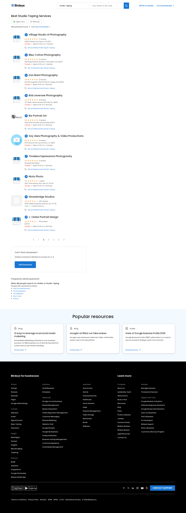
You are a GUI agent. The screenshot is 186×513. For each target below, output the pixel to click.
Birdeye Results (124, 430)
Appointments (17, 420)
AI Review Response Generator (153, 405)
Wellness (86, 426)
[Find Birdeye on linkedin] (133, 488)
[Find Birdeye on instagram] (137, 488)
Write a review (146, 5)
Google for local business (52, 401)
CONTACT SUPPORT (162, 488)
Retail (85, 422)
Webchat (14, 413)
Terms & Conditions (19, 500)
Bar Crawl (17, 296)
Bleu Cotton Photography (45, 54)
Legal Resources (124, 434)
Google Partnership (18, 473)
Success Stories (124, 422)
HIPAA (56, 500)
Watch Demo (123, 396)
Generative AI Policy (73, 500)
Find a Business (147, 416)
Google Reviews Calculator (151, 401)
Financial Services (90, 396)
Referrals (14, 396)
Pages (13, 399)
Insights (14, 445)
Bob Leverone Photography (46, 95)
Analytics (14, 466)
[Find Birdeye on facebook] (124, 488)
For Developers (147, 420)
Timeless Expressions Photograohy (50, 156)
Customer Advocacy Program (152, 432)
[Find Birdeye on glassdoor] (147, 488)
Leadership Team (124, 392)
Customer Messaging (50, 416)
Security (43, 500)
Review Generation (49, 409)
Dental (85, 392)
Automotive (87, 388)
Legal (85, 407)
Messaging (15, 437)
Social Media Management (52, 447)
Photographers (19, 291)
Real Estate (87, 418)
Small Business (48, 388)
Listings (14, 388)
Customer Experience (50, 443)
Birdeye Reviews (124, 426)
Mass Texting (16, 424)
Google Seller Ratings (19, 403)
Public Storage (88, 415)
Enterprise (46, 392)
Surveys (14, 441)
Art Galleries (18, 293)
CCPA (61, 500)
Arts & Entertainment (35, 48)
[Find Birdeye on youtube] (142, 488)
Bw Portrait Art (38, 115)
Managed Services (148, 388)
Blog (119, 407)
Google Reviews (48, 428)
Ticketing (14, 452)
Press (120, 411)
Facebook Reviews (49, 435)
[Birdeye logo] (18, 5)
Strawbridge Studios (42, 196)
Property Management (92, 411)
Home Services (88, 403)
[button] (33, 239)
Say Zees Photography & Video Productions (56, 136)
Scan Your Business (148, 413)
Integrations (16, 469)
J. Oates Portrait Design (43, 217)
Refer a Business (147, 428)
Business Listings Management (54, 439)
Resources (122, 403)
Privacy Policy (33, 500)
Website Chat (47, 424)
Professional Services (149, 392)
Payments (15, 428)
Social (13, 416)
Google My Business (50, 432)
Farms (15, 298)
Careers (121, 418)
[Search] (126, 6)
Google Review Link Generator (152, 409)
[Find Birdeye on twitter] (128, 488)
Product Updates (124, 415)
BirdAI (13, 462)
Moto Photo (36, 176)
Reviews (14, 392)
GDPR (50, 500)
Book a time (122, 399)
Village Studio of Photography (48, 34)
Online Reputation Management (55, 413)
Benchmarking (16, 449)
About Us (121, 388)
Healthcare (87, 399)
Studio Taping (49, 48)
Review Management (50, 405)
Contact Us (122, 437)
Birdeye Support (147, 424)
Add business (25, 264)
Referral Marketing (49, 420)
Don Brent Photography (43, 75)
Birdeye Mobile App (18, 477)
